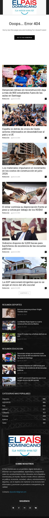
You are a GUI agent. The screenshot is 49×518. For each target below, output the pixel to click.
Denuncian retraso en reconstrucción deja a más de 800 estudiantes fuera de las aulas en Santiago (24, 93)
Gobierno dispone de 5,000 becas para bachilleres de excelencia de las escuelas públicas (24, 246)
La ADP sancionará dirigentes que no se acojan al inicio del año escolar (23, 283)
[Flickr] (24, 508)
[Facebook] (19, 508)
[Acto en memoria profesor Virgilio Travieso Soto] (9, 313)
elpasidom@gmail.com (18, 492)
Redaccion (5, 99)
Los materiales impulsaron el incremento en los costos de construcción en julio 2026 (24, 171)
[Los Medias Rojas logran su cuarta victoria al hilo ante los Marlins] (9, 325)
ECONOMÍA (6, 164)
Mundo (5, 125)
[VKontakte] (36, 508)
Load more (23, 293)
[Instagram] (30, 508)
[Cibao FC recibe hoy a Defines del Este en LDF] (9, 337)
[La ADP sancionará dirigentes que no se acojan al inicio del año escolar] (24, 268)
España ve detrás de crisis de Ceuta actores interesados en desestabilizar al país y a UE (23, 132)
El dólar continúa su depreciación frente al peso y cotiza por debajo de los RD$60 (24, 208)
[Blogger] (13, 508)
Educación (6, 86)
